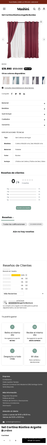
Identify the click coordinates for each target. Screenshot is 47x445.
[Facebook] (11, 93)
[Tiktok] (36, 431)
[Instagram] (31, 431)
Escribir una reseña (23, 208)
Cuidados (6, 119)
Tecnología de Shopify (35, 438)
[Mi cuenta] (44, 8)
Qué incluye (6, 114)
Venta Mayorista (8, 387)
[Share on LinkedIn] (24, 93)
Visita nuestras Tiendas (11, 382)
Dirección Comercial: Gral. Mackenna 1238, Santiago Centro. (23, 384)
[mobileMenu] (4, 8)
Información (7, 406)
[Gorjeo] (15, 93)
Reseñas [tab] (7, 217)
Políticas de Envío (8, 398)
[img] (12, 301)
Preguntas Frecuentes (10, 396)
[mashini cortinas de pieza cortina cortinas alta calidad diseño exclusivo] (41, 21)
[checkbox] (35, 224)
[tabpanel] (23, 239)
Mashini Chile (22, 438)
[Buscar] (34, 8)
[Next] (43, 39)
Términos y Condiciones (11, 403)
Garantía (5, 125)
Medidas (5, 108)
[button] (23, 189)
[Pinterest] (20, 93)
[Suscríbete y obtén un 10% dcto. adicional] (23, 2)
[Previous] (3, 39)
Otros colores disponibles (13, 73)
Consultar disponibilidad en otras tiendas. (19, 88)
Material (5, 103)
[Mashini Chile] (23, 9)
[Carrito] (39, 8)
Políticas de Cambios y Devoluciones (15, 401)
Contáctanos (7, 380)
